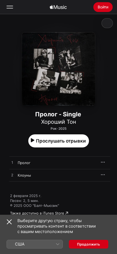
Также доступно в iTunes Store (37, 213)
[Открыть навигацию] (10, 7)
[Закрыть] (9, 221)
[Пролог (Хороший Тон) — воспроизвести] (12, 162)
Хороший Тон (58, 122)
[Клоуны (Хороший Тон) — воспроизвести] (12, 175)
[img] (58, 7)
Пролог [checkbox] (24, 163)
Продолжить (88, 244)
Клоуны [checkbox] (24, 175)
